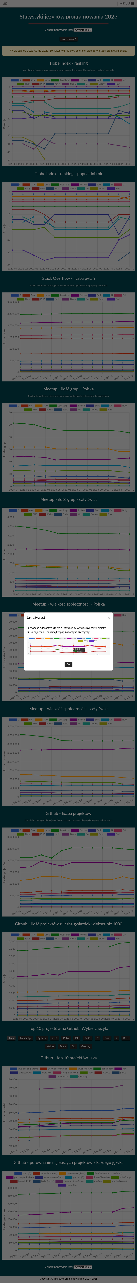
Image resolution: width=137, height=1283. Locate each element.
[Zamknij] (108, 618)
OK (68, 664)
